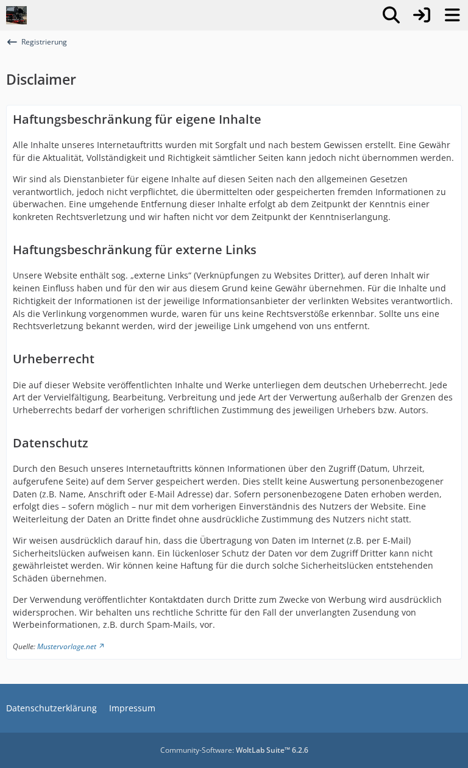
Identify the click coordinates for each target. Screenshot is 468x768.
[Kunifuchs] (16, 15)
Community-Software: (234, 750)
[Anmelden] (422, 15)
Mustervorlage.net (66, 646)
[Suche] (391, 15)
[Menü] (452, 15)
